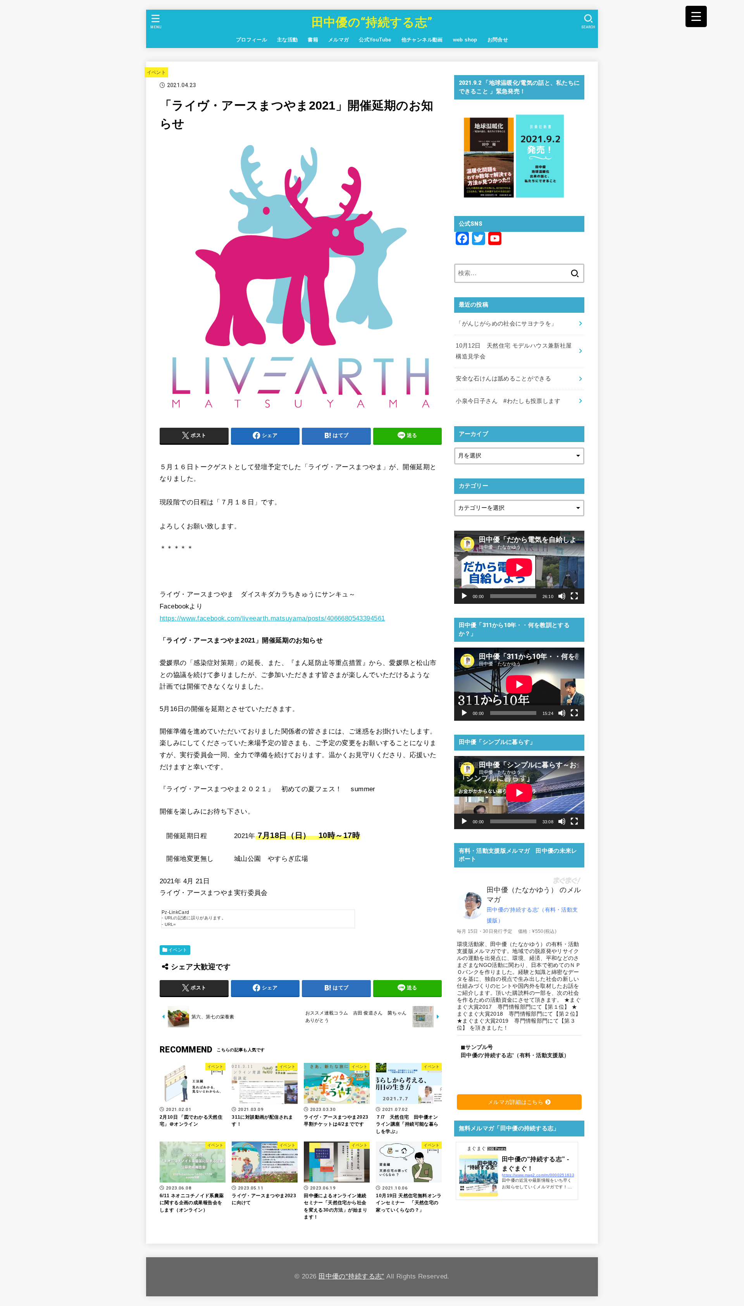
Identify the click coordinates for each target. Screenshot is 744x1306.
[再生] (464, 596)
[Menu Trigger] (696, 16)
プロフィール (251, 40)
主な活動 (287, 40)
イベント (156, 72)
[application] (519, 567)
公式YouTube (375, 40)
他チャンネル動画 (422, 40)
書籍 (313, 40)
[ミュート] (562, 596)
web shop (465, 40)
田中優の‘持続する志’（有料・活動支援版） (532, 915)
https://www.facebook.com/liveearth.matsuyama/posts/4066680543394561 (272, 618)
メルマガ (338, 40)
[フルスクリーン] (574, 596)
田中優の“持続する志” (372, 22)
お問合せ (497, 40)
